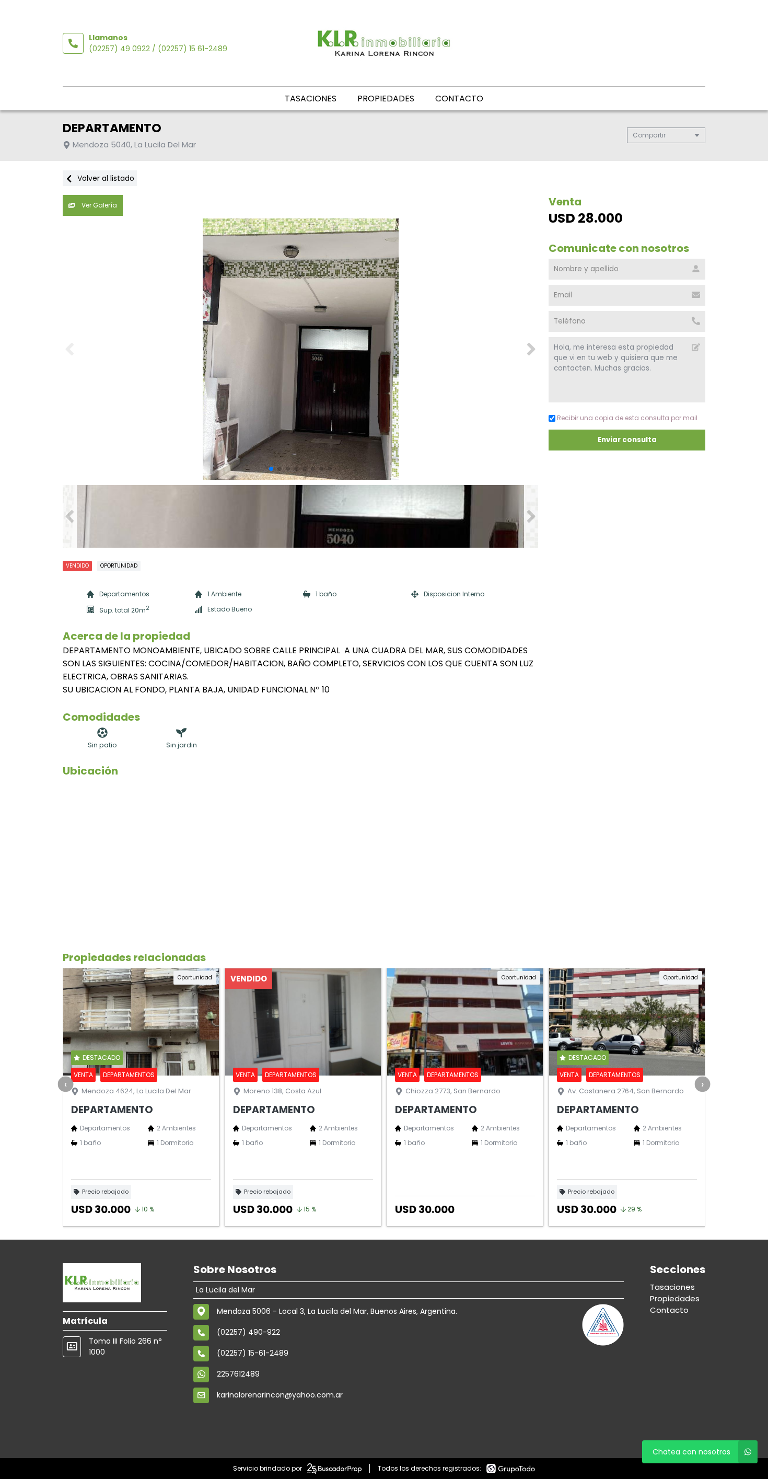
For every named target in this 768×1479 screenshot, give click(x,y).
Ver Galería (98, 205)
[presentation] (66, 1084)
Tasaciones (310, 99)
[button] (531, 349)
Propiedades (385, 99)
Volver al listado (104, 178)
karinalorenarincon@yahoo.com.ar (280, 1395)
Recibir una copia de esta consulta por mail (627, 417)
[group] (300, 349)
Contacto (459, 99)
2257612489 (238, 1374)
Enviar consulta (627, 440)
